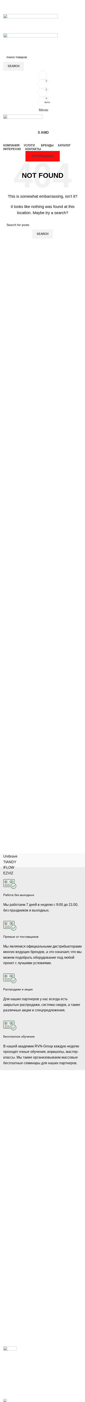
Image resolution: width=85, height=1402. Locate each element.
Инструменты (12, 1134)
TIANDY (9, 862)
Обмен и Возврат (15, 1263)
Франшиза (10, 1322)
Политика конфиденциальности (26, 1278)
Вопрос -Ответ (13, 1329)
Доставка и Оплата (16, 1255)
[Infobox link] (42, 892)
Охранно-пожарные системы (24, 1119)
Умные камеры (14, 1149)
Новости (9, 1314)
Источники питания (17, 1189)
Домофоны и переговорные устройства (31, 1111)
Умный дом (11, 1141)
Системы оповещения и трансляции (29, 1196)
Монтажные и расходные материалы (29, 1204)
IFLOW (8, 867)
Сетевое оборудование (20, 1181)
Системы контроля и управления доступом (34, 1104)
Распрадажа (12, 1270)
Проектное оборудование (21, 1219)
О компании (11, 1307)
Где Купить (11, 1248)
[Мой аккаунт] (42, 75)
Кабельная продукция (19, 1174)
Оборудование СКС (17, 1126)
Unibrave (10, 856)
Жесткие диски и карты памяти (25, 1211)
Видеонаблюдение (16, 1096)
